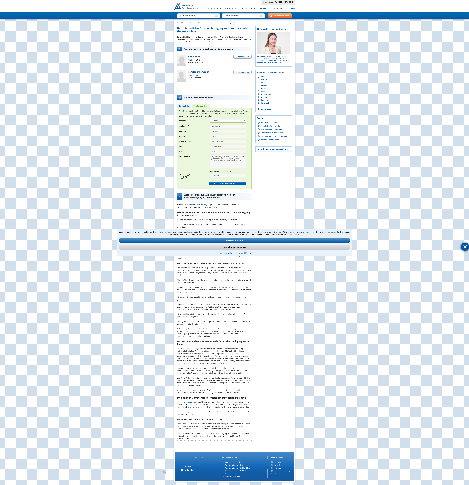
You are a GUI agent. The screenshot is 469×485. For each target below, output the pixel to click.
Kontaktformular (210, 42)
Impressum (223, 253)
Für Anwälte (276, 8)
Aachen (263, 77)
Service (263, 8)
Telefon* (182, 136)
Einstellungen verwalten (234, 247)
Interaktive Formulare (270, 139)
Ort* (181, 151)
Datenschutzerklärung (240, 253)
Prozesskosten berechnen (271, 129)
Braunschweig (266, 94)
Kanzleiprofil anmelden (233, 462)
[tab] (184, 106)
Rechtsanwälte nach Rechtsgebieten (238, 468)
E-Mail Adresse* (185, 141)
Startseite (277, 462)
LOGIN (292, 8)
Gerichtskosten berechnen (272, 133)
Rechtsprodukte (247, 8)
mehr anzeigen (266, 109)
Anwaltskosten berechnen (271, 126)
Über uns (277, 474)
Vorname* (183, 131)
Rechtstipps (230, 8)
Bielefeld (264, 85)
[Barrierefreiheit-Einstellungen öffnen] (465, 247)
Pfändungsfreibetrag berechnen (274, 136)
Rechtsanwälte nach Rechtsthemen (237, 471)
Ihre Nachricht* (185, 156)
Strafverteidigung (203, 205)
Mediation (188, 402)
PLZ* (181, 146)
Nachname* (184, 126)
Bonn (263, 91)
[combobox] (228, 121)
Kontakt (277, 465)
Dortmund (265, 103)
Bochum (264, 88)
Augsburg (264, 79)
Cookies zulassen (234, 240)
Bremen (264, 97)
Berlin (263, 82)
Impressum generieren (270, 122)
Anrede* (182, 121)
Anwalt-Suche (214, 8)
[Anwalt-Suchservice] (187, 6)
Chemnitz (264, 100)
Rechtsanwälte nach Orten (234, 465)
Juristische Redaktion (232, 477)
